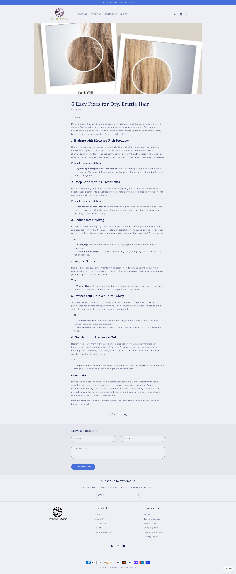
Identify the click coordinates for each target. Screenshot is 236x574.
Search (147, 514)
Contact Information (154, 532)
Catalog (99, 514)
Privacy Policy (151, 537)
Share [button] (77, 117)
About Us (100, 519)
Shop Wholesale (103, 532)
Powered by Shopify (127, 567)
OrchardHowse (113, 567)
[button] (175, 14)
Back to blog (119, 414)
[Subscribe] (138, 495)
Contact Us (101, 523)
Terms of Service (152, 519)
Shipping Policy (151, 528)
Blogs (98, 528)
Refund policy (150, 523)
